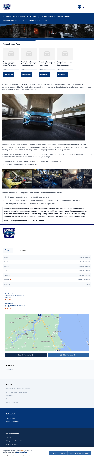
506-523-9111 (22, 20)
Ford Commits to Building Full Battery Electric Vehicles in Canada (10, 64)
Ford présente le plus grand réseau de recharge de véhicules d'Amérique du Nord (64, 64)
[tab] (8, 250)
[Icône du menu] (88, 7)
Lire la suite (8, 74)
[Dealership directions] (47, 332)
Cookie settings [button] (22, 452)
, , (14, 296)
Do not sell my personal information (19, 456)
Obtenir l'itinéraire (26, 355)
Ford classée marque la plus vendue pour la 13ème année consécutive (47, 64)
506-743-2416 (43, 20)
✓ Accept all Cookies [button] (58, 453)
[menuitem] (47, 369)
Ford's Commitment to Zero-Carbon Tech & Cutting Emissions (29, 63)
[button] (83, 7)
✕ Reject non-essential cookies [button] (79, 453)
